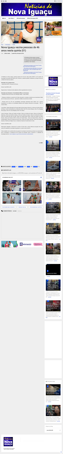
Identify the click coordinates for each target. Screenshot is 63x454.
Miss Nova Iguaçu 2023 (33, 18)
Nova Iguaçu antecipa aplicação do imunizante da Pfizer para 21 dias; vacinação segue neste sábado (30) (32, 69)
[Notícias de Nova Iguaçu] (31, 15)
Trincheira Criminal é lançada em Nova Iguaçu (53, 93)
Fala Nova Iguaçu (21, 18)
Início (4, 18)
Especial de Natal (52, 273)
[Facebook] (1, 1)
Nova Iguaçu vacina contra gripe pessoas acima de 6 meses (31, 200)
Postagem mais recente (8, 207)
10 (48, 300)
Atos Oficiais (11, 18)
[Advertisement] (11, 64)
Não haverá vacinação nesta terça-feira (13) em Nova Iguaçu (11, 188)
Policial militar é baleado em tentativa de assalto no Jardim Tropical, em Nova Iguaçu (52, 306)
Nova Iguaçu (7, 44)
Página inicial (22, 207)
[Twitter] (3, 1)
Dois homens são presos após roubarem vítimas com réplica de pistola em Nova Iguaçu (53, 208)
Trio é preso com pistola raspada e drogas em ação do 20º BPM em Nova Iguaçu (52, 167)
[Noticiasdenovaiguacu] (7, 1)
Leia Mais (50, 136)
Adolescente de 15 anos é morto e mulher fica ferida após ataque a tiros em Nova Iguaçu (52, 249)
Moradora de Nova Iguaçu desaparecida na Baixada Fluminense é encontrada (52, 411)
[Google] (5, 1)
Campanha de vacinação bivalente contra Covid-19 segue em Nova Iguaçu (11, 200)
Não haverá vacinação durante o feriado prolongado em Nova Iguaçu (32, 188)
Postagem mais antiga (36, 207)
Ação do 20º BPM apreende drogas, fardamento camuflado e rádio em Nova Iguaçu (53, 229)
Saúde (13, 44)
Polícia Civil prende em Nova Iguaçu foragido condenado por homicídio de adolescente (52, 286)
